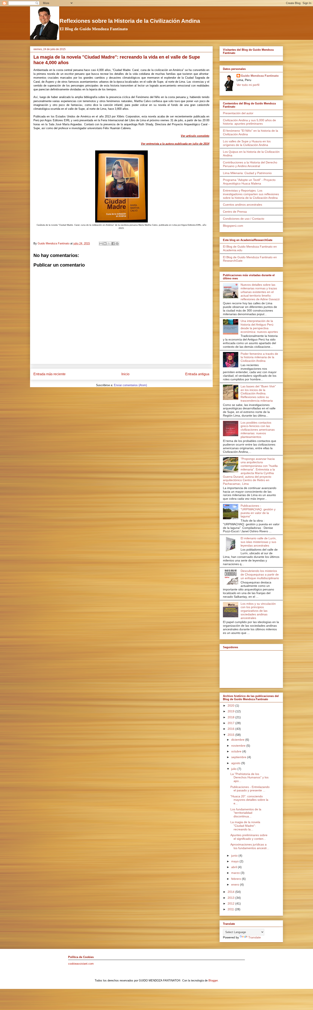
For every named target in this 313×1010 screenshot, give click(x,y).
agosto (236, 763)
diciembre (238, 739)
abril (234, 867)
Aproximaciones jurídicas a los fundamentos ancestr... (249, 846)
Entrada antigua (197, 374)
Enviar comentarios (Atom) (130, 385)
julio (234, 768)
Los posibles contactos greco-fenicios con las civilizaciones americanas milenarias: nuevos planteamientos (258, 430)
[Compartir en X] (109, 243)
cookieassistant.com (81, 963)
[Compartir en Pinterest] (117, 243)
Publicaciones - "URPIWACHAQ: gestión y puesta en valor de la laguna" (258, 511)
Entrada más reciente (49, 374)
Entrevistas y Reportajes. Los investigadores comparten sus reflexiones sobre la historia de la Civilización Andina (251, 194)
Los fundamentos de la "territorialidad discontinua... (245, 813)
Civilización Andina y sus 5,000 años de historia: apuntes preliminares (249, 122)
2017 (231, 723)
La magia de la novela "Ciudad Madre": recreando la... (245, 825)
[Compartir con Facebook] (113, 243)
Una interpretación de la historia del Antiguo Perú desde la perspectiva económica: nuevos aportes (259, 326)
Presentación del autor (238, 113)
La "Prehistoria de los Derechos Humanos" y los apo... (249, 777)
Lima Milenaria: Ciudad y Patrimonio (247, 173)
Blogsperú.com (233, 225)
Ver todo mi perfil (248, 85)
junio (234, 855)
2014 (231, 891)
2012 (231, 903)
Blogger (213, 980)
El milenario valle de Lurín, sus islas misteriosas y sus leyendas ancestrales (258, 542)
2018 (231, 717)
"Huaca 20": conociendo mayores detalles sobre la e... (249, 800)
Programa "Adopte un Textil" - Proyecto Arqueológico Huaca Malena (249, 181)
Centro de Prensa (235, 211)
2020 (231, 705)
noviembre (238, 745)
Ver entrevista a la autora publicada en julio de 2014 (175, 143)
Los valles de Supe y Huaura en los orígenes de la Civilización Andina (247, 143)
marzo (236, 872)
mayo (235, 861)
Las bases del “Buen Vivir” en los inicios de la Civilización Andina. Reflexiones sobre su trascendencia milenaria (258, 393)
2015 (231, 734)
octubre (236, 751)
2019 (231, 711)
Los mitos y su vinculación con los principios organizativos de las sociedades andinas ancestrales (258, 611)
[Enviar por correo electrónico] (101, 243)
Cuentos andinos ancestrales (242, 204)
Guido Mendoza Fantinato (260, 75)
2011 (231, 909)
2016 (231, 728)
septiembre (239, 757)
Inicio (125, 374)
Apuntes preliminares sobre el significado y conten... (248, 836)
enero (235, 884)
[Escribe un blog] (105, 243)
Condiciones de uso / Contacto (243, 218)
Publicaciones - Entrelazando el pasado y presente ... (250, 788)
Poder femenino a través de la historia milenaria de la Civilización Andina (259, 357)
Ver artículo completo (195, 135)
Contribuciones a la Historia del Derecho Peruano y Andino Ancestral (250, 164)
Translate (254, 937)
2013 (231, 897)
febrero (236, 878)
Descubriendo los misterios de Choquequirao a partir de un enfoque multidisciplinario (260, 574)
